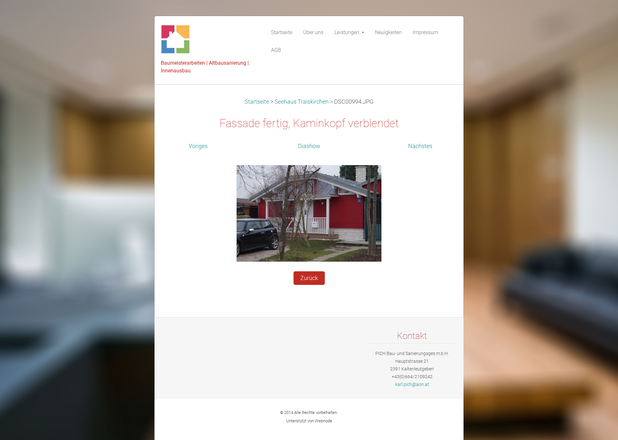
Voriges (198, 146)
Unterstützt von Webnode (309, 420)
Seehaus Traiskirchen (302, 101)
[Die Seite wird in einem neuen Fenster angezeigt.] (309, 213)
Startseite (257, 101)
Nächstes (420, 146)
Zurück (309, 278)
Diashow (309, 146)
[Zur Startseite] (209, 41)
